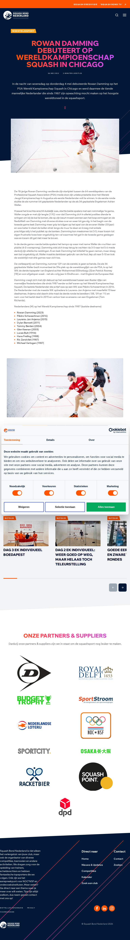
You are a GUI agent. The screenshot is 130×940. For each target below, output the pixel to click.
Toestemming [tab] (12, 439)
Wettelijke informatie (11, 908)
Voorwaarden (7, 912)
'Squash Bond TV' (111, 4)
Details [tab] (50, 439)
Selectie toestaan (65, 506)
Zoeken (118, 864)
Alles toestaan (106, 506)
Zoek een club (90, 883)
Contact (118, 858)
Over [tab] (91, 439)
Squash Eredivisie (86, 4)
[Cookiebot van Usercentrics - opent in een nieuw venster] (111, 430)
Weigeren (23, 506)
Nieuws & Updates (92, 864)
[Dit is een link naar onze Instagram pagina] (112, 908)
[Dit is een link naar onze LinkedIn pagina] (104, 908)
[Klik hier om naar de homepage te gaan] (15, 15)
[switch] (49, 493)
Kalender (87, 877)
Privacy (31, 908)
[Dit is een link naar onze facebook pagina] (97, 908)
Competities (89, 870)
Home (85, 858)
